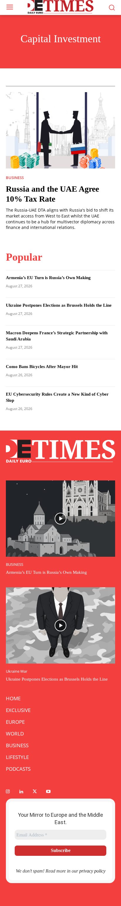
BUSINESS (15, 178)
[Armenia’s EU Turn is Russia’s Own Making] (60, 518)
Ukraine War (16, 671)
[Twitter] (34, 792)
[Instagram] (7, 792)
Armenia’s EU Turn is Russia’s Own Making (48, 277)
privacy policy (92, 870)
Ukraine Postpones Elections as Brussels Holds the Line (59, 305)
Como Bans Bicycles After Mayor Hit (42, 366)
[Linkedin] (21, 792)
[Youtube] (48, 792)
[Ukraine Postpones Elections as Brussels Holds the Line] (60, 625)
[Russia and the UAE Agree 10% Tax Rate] (60, 130)
